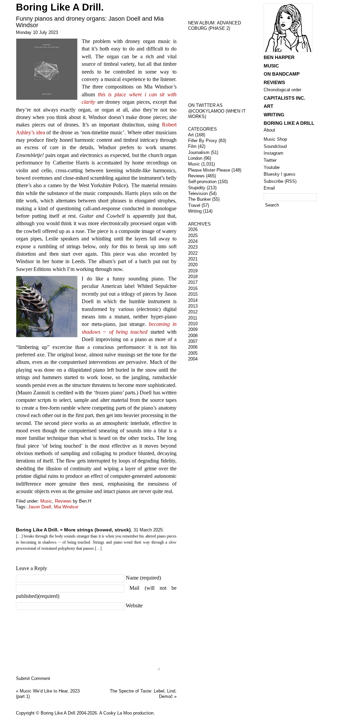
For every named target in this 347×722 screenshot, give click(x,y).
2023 (193, 247)
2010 (193, 323)
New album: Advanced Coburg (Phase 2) (214, 25)
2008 (193, 335)
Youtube (272, 167)
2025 (193, 235)
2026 (193, 229)
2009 (193, 329)
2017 (193, 282)
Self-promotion (202, 181)
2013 (193, 306)
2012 (193, 311)
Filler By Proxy (202, 140)
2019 (193, 270)
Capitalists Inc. (284, 98)
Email (269, 188)
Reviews (63, 501)
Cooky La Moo (117, 713)
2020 (193, 264)
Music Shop (275, 139)
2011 (192, 317)
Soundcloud (275, 146)
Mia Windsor (66, 506)
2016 (193, 288)
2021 (193, 258)
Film (192, 146)
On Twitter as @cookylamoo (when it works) (217, 111)
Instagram (273, 153)
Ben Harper (279, 57)
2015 (193, 294)
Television (198, 193)
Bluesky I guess (279, 174)
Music (46, 501)
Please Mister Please (209, 170)
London (195, 158)
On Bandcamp (282, 74)
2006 (193, 347)
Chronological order (282, 89)
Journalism (198, 152)
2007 (193, 341)
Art (191, 134)
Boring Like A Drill (289, 123)
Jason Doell (39, 506)
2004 (193, 359)
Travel (194, 205)
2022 (193, 253)
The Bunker (199, 199)
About (269, 130)
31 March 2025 (148, 529)
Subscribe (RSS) (280, 181)
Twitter (270, 160)
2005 (193, 353)
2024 (193, 241)
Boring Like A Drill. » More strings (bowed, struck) (73, 529)
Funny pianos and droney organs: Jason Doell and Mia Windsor (90, 21)
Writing (195, 211)
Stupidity (196, 187)
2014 (193, 300)
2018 (193, 276)
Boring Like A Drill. (60, 7)
